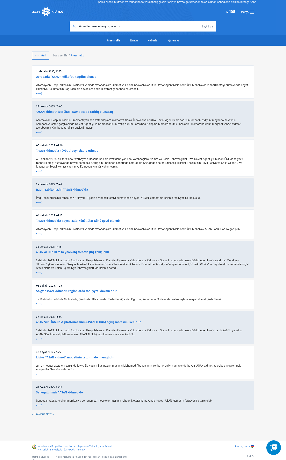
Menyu (245, 12)
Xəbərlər (153, 40)
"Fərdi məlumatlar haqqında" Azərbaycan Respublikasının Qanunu (91, 457)
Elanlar (134, 40)
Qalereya (173, 40)
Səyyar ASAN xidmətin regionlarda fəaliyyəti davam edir (76, 291)
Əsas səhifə (60, 55)
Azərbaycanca (242, 446)
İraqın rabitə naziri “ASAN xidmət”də (62, 189)
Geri (43, 55)
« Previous (39, 414)
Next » (50, 414)
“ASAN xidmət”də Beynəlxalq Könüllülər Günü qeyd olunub (78, 221)
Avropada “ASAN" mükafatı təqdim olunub (66, 77)
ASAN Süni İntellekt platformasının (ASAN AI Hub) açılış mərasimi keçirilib (88, 322)
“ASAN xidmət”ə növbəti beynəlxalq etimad (67, 151)
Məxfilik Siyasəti (40, 457)
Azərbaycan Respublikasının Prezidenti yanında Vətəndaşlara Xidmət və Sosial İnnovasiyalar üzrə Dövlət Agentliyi (75, 448)
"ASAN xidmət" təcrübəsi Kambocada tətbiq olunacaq (74, 112)
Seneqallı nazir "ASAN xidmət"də (59, 392)
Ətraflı (39, 93)
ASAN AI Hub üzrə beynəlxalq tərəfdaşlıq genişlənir (72, 252)
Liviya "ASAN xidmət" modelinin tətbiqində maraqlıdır (75, 357)
